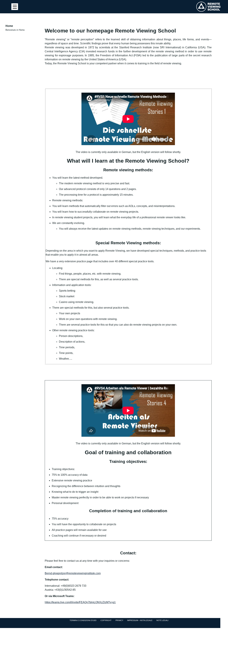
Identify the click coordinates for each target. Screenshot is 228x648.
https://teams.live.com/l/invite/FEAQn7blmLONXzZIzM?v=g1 (80, 602)
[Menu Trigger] (14, 6)
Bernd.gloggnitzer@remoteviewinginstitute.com (73, 573)
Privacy (119, 620)
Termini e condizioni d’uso (83, 620)
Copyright (105, 620)
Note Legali (162, 620)
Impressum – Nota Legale (139, 620)
